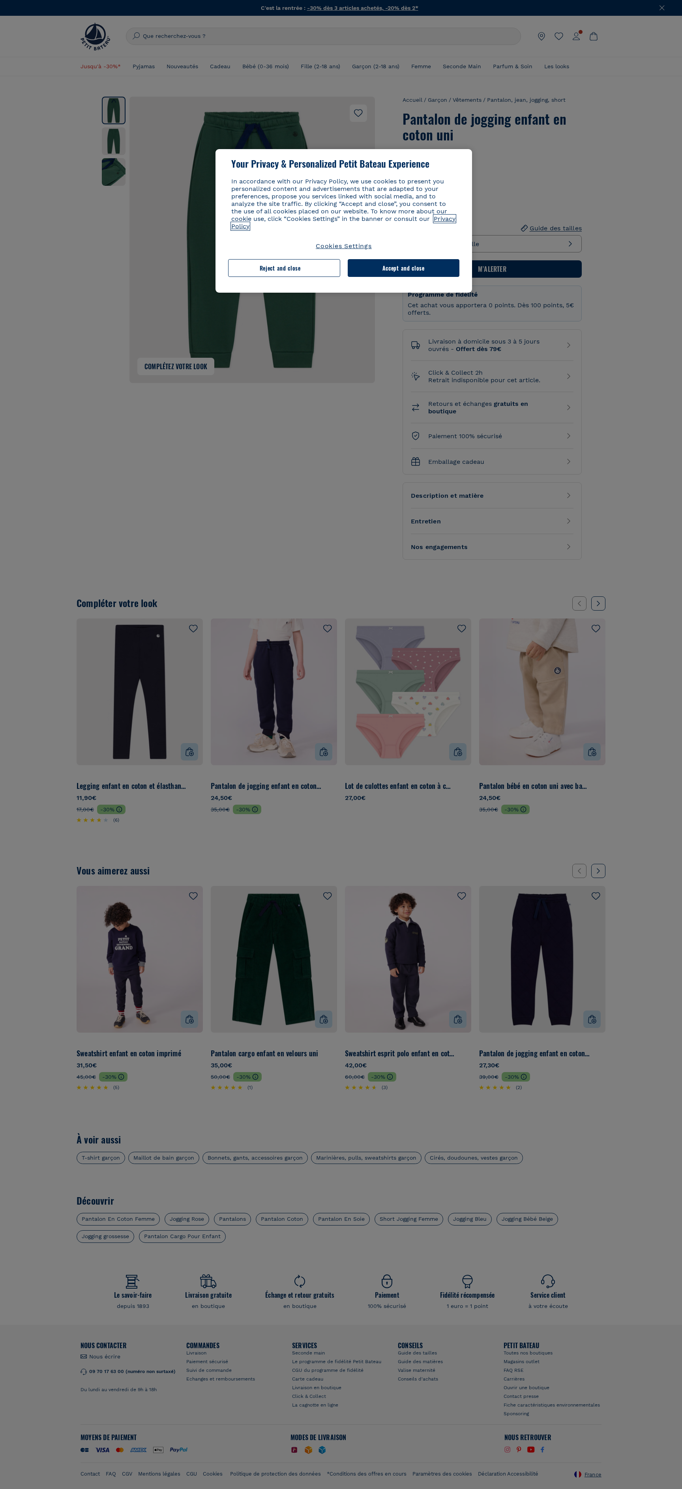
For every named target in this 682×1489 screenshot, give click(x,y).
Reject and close (280, 268)
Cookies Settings (344, 246)
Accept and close (403, 268)
